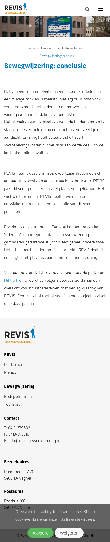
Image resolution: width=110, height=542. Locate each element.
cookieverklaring (29, 520)
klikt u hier (13, 280)
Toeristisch (13, 404)
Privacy (10, 372)
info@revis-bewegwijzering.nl (34, 440)
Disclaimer (13, 364)
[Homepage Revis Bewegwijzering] (18, 8)
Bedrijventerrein (18, 396)
